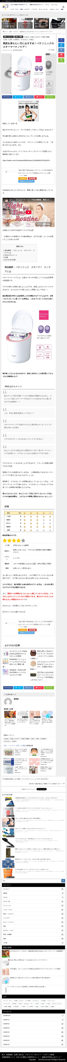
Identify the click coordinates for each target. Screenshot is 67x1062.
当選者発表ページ (8, 1057)
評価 (5, 257)
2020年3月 (33, 1036)
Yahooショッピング (26, 181)
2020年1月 (33, 1044)
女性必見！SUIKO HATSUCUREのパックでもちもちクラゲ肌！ (17, 672)
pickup (27, 36)
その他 (33, 942)
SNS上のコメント (10, 255)
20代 (6, 39)
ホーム (47, 4)
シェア (61, 41)
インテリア (34, 9)
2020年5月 (33, 1028)
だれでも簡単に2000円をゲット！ (19, 4)
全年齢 (43, 1000)
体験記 (33, 893)
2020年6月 (33, 1024)
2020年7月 (33, 1019)
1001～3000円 (45, 1006)
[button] (3, 23)
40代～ (32, 39)
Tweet (61, 46)
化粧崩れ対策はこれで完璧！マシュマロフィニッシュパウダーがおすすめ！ (26, 779)
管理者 (52, 49)
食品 (33, 926)
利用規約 (9, 1054)
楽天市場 (32, 178)
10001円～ (17, 39)
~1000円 (29, 1000)
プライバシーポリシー (33, 1054)
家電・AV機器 (18, 36)
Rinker (25, 175)
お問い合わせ (19, 1054)
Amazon (22, 178)
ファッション (54, 4)
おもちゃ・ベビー (54, 9)
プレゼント (25, 39)
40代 (38, 1003)
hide (21, 246)
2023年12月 (33, 1015)
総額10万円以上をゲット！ (37, 4)
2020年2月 (33, 1040)
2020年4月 (33, 1032)
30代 (11, 39)
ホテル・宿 (33, 901)
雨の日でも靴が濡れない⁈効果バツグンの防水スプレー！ (46, 783)
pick (21, 1003)
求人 (3, 1054)
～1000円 (31, 1006)
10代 (49, 1003)
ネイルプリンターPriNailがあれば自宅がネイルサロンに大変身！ (18, 653)
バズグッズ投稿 (48, 1054)
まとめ (33, 897)
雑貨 (62, 9)
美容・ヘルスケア (24, 9)
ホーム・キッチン (43, 9)
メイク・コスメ (14, 9)
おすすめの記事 (9, 260)
